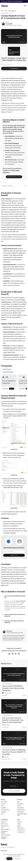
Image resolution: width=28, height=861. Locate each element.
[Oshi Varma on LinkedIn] (11, 24)
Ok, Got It (9, 858)
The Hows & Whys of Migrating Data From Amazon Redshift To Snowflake (13, 752)
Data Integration (7, 683)
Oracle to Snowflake (5, 835)
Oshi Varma (7, 23)
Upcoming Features (5, 809)
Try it (11, 388)
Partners (19, 825)
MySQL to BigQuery (5, 829)
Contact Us (19, 821)
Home (2, 10)
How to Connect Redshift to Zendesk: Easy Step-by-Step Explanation (13, 688)
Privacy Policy (20, 827)
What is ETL (3, 821)
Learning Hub (20, 803)
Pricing (2, 805)
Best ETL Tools (4, 823)
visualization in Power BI (10, 348)
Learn (6, 10)
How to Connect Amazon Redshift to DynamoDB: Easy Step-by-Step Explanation (13, 720)
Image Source (14, 449)
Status (2, 813)
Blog (18, 801)
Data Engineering (21, 809)
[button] (14, 603)
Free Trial (3, 803)
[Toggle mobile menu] (25, 5)
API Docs (19, 805)
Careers (19, 823)
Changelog (3, 811)
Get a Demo (5, 388)
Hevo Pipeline (4, 801)
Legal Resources (21, 832)
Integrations (3, 807)
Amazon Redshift (6, 198)
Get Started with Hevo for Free (14, 176)
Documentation (20, 807)
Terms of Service (21, 829)
